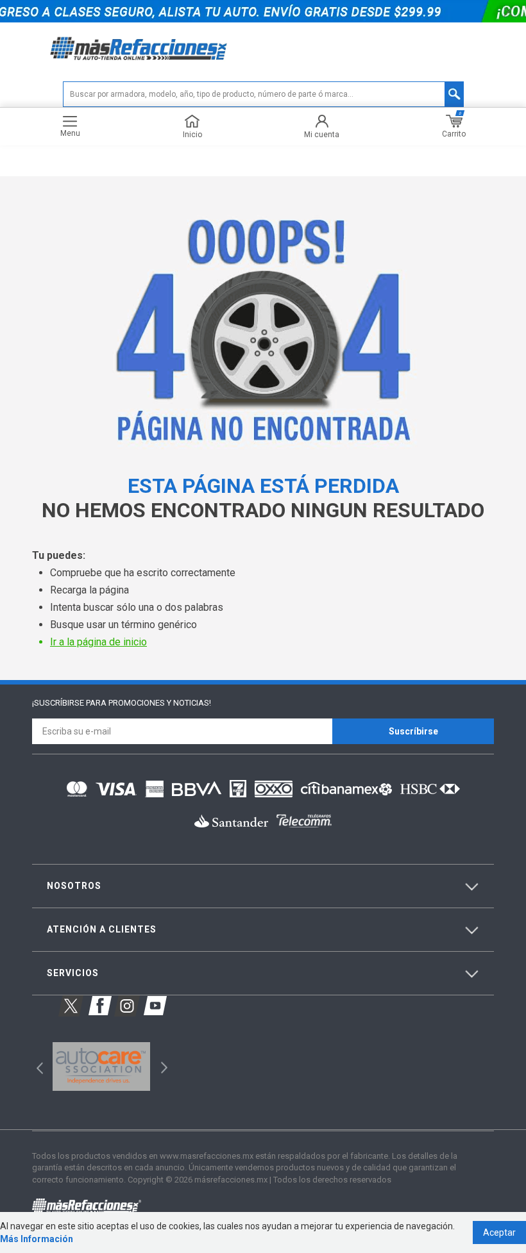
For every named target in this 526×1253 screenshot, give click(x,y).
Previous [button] (36, 1066)
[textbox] (263, 94)
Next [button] (163, 1066)
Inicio (192, 134)
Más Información (36, 1239)
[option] (101, 1066)
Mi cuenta (321, 134)
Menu (70, 133)
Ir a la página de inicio (98, 642)
